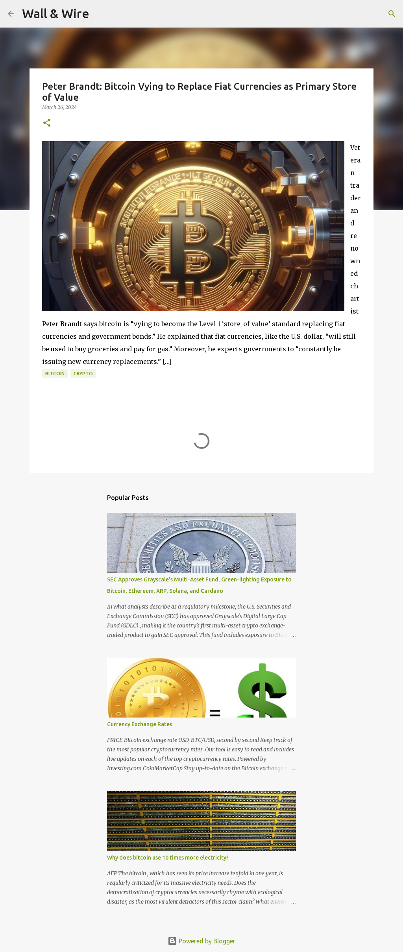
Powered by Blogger (206, 941)
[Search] (100, 13)
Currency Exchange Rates (139, 724)
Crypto (83, 373)
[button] (47, 123)
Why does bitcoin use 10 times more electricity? (168, 857)
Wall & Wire (55, 13)
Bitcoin (55, 373)
